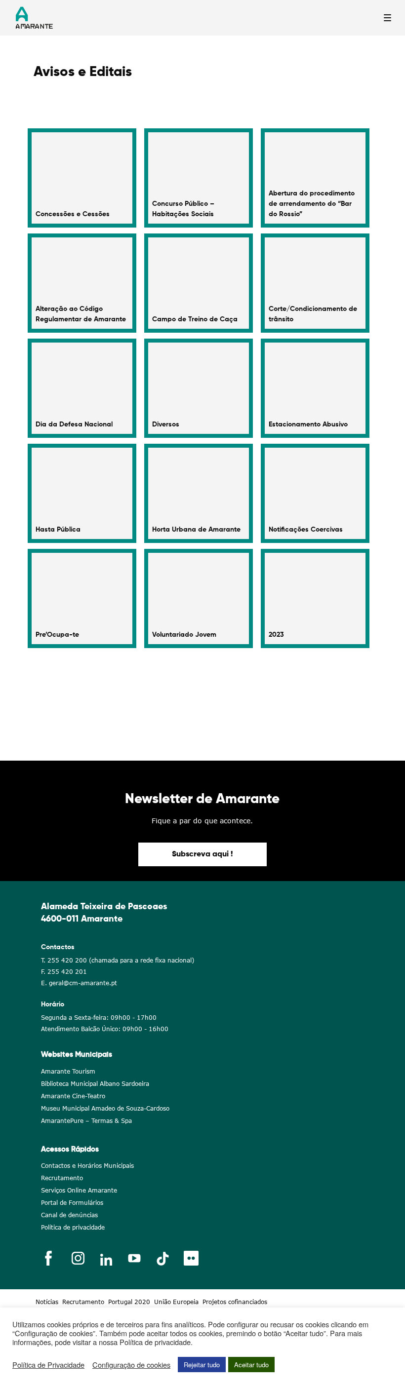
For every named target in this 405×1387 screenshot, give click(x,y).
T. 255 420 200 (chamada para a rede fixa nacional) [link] (117, 960)
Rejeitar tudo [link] (202, 1364)
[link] (82, 178)
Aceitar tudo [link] (251, 1364)
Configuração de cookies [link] (131, 1364)
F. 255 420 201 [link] (64, 971)
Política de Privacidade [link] (48, 1364)
